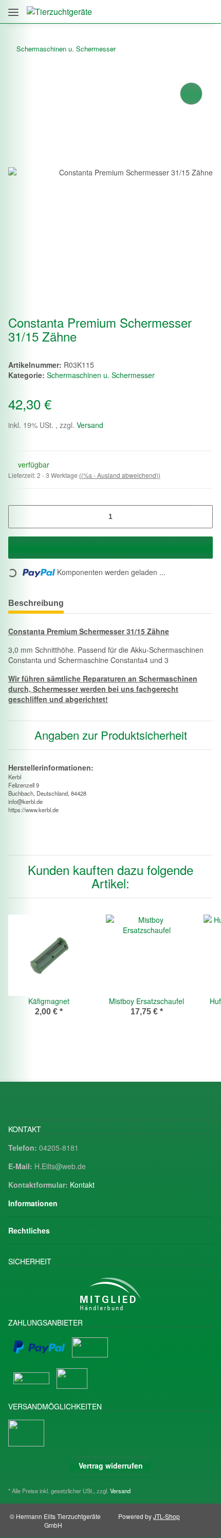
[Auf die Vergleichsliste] (191, 93)
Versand (90, 425)
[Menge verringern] (20, 517)
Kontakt (82, 1184)
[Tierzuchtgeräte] (59, 11)
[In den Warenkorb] (110, 547)
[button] (160, 12)
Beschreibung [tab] (36, 603)
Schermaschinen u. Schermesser (101, 375)
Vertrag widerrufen (111, 1465)
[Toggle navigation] (13, 8)
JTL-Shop (166, 1516)
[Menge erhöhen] (201, 517)
